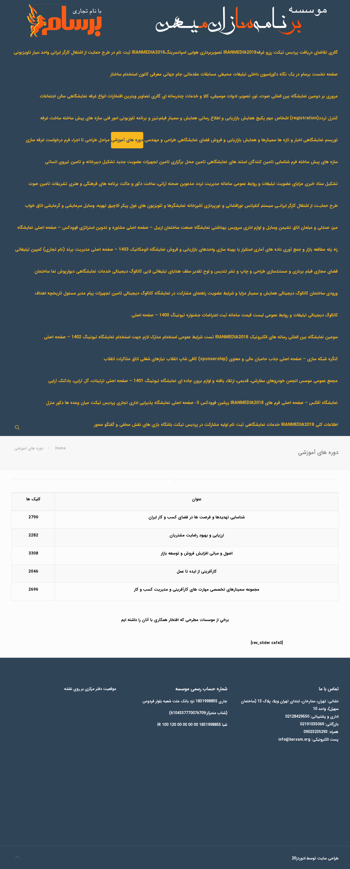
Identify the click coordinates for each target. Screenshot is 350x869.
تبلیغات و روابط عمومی (254, 183)
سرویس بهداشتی (226, 227)
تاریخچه (54, 293)
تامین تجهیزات (156, 161)
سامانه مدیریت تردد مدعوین (206, 183)
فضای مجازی (326, 271)
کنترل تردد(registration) (314, 118)
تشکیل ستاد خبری (321, 183)
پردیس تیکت (103, 402)
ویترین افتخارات (121, 96)
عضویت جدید (128, 161)
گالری (333, 52)
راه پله (332, 249)
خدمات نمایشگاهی (262, 424)
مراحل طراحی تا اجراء (90, 140)
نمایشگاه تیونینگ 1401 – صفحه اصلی (141, 380)
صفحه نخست (325, 74)
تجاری (122, 402)
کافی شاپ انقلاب (181, 359)
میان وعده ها (77, 402)
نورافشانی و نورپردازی (223, 205)
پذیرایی (146, 402)
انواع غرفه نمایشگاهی (86, 96)
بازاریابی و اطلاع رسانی (219, 118)
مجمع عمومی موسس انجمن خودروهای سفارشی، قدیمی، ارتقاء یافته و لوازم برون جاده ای (258, 380)
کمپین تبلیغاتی (28, 249)
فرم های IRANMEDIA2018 (255, 402)
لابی (147, 271)
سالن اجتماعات (53, 96)
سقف (186, 271)
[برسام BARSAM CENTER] (175, 20)
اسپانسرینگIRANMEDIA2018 (159, 52)
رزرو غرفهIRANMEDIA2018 (247, 52)
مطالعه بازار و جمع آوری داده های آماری (289, 249)
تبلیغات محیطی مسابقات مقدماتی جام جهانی (204, 74)
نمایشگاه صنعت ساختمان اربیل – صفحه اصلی (168, 227)
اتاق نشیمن (289, 227)
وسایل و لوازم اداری (260, 227)
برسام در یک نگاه (295, 74)
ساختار (115, 74)
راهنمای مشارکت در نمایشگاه (180, 293)
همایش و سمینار (182, 118)
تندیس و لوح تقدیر (209, 271)
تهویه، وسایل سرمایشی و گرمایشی (75, 205)
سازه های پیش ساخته (82, 118)
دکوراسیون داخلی (263, 74)
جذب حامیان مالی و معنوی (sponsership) (238, 359)
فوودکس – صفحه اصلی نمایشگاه (47, 227)
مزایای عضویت (289, 183)
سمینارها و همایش (259, 140)
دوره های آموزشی (127, 140)
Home (60, 448)
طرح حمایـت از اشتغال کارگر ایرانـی (306, 205)
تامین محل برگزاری (188, 161)
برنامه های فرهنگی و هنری (93, 183)
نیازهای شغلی (152, 359)
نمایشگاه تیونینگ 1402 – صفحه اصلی (79, 337)
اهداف (40, 293)
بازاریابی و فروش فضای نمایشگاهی (209, 140)
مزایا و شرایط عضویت (227, 293)
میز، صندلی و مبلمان (319, 227)
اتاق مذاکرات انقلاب (121, 359)
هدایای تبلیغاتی (166, 271)
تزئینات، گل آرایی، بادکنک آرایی (76, 380)
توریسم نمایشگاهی (320, 140)
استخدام (130, 74)
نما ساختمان (45, 271)
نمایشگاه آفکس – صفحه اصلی (309, 402)
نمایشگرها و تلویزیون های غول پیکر (153, 205)
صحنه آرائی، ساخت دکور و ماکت (149, 183)
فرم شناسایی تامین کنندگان (272, 161)
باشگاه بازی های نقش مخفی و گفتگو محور (133, 424)
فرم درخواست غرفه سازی (48, 140)
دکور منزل (54, 402)
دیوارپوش (66, 271)
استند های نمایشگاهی (227, 161)
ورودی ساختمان (324, 293)
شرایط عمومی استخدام (182, 337)
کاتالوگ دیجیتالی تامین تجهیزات (124, 293)
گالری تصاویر (149, 96)
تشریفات (59, 183)
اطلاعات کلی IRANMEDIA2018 (309, 424)
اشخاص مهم (277, 118)
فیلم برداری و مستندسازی (290, 271)
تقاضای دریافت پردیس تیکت (300, 52)
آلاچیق (113, 205)
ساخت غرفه (50, 118)
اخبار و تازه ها (290, 140)
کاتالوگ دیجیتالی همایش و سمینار (278, 293)
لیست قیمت (252, 315)
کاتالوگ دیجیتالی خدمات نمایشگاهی (109, 271)
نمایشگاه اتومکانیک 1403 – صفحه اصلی (128, 249)
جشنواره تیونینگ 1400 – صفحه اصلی (166, 315)
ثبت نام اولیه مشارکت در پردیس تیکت (208, 424)
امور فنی (110, 118)
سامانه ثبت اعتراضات (221, 315)
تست (209, 337)
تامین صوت (39, 183)
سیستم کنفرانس (258, 205)
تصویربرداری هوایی (205, 52)
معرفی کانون (150, 74)
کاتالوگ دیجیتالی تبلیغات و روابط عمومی (301, 315)
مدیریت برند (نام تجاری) (66, 249)
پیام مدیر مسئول (78, 293)
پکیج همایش (253, 118)
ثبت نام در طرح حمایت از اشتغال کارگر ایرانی (90, 52)
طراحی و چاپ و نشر (246, 271)
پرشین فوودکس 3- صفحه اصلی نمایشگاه (191, 402)
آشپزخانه (195, 205)
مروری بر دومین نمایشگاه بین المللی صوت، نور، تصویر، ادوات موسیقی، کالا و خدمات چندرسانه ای (250, 96)
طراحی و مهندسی (160, 140)
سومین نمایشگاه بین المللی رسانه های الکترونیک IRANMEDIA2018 (276, 337)
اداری (133, 402)
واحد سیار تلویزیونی (31, 52)
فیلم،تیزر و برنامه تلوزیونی (143, 118)
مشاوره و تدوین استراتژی (102, 227)
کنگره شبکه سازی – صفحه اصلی (308, 359)
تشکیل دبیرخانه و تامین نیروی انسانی (80, 161)
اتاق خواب (34, 205)
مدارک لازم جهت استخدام (138, 337)
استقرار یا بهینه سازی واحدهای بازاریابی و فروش (209, 249)
